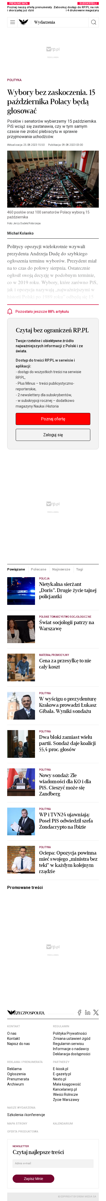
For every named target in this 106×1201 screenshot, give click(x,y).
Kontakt (13, 1039)
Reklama (14, 1069)
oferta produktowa (22, 1131)
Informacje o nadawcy (71, 1049)
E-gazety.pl (62, 1074)
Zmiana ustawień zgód (71, 1039)
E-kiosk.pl (60, 1069)
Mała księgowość (67, 1084)
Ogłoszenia (16, 1074)
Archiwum (15, 1084)
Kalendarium (63, 1123)
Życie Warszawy (66, 1100)
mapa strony (17, 1123)
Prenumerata (18, 1079)
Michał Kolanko (20, 233)
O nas (11, 1033)
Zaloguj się (53, 434)
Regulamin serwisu (68, 1044)
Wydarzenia (44, 22)
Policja (44, 578)
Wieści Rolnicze (65, 1094)
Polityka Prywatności (70, 1033)
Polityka (14, 80)
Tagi (79, 569)
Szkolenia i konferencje (26, 1115)
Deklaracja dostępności (71, 1054)
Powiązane (16, 569)
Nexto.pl (59, 1079)
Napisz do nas (18, 1044)
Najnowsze (61, 569)
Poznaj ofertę (53, 419)
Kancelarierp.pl (65, 1089)
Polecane (38, 569)
